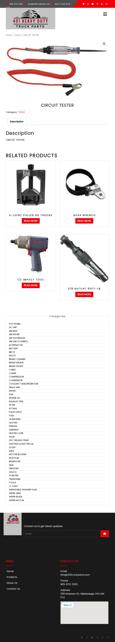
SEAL (11, 464)
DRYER (12, 390)
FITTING (13, 408)
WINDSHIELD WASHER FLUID (23, 489)
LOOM (12, 447)
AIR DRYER (14, 334)
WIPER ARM (15, 493)
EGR (11, 394)
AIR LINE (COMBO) (18, 341)
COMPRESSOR (16, 376)
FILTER (12, 404)
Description (17, 121)
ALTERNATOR (16, 345)
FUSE (11, 415)
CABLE (12, 369)
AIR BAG (13, 330)
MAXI (11, 450)
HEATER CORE (16, 433)
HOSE (12, 436)
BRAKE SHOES (16, 366)
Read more (31, 221)
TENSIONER (14, 479)
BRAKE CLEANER (17, 359)
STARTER (13, 475)
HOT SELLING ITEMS (19, 440)
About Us (12, 583)
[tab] (16, 121)
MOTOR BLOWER (17, 454)
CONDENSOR (16, 380)
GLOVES (13, 422)
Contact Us (13, 589)
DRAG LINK (14, 387)
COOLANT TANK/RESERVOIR (23, 383)
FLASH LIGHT (15, 411)
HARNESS (14, 429)
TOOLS (17, 35)
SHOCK (13, 472)
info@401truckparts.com (75, 575)
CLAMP (12, 373)
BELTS (12, 352)
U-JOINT (13, 486)
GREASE (13, 426)
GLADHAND (15, 419)
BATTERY (13, 348)
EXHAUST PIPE (16, 401)
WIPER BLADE (15, 496)
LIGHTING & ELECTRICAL (21, 443)
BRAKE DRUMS (16, 362)
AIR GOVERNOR (17, 337)
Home (9, 35)
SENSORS (14, 468)
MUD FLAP (14, 457)
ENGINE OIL (14, 397)
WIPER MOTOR (16, 500)
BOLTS (12, 355)
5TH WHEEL (15, 323)
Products (12, 577)
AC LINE (13, 327)
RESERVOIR (14, 461)
